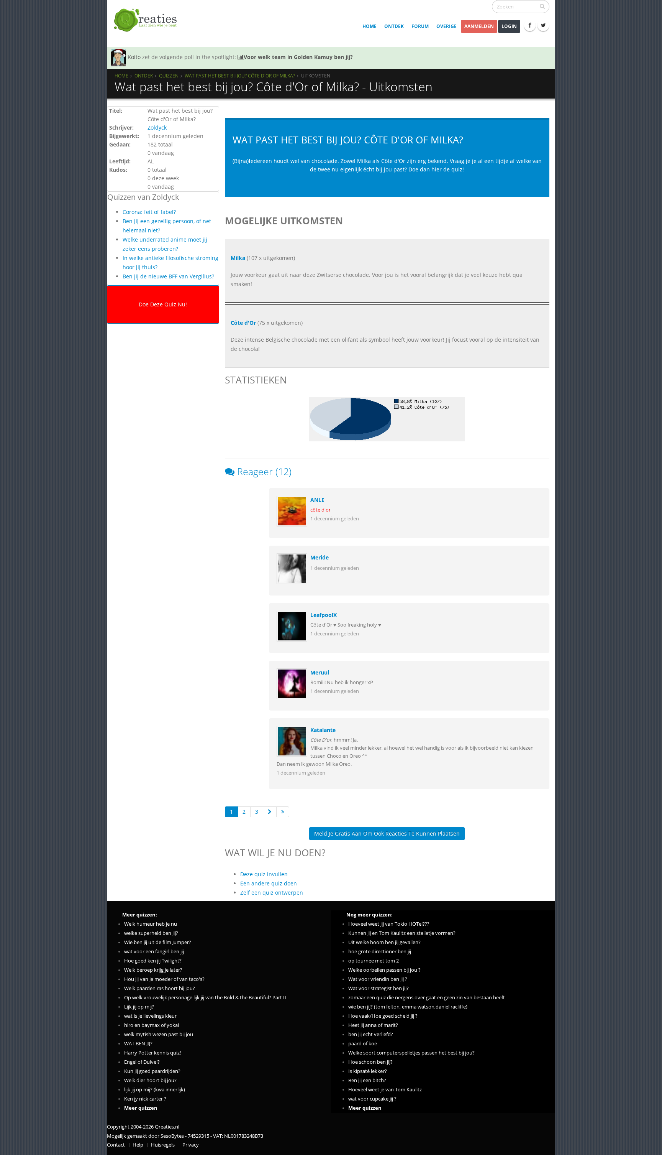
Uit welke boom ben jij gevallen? (384, 942)
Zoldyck (157, 127)
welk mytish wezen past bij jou (158, 1034)
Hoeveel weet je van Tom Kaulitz (385, 1089)
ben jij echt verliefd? (370, 1034)
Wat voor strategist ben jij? (378, 988)
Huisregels (163, 1145)
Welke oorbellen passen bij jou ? (384, 970)
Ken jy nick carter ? (145, 1099)
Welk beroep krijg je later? (153, 970)
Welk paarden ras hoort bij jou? (159, 988)
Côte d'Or (243, 322)
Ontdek (394, 26)
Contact (116, 1145)
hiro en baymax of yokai (151, 1025)
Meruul (319, 672)
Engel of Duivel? (142, 1062)
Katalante (323, 730)
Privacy (190, 1145)
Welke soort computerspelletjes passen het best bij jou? (411, 1053)
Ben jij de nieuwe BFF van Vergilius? (168, 276)
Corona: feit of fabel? (149, 212)
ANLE (317, 499)
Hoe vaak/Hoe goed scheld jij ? (383, 1016)
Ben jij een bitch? (367, 1080)
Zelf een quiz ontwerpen (271, 892)
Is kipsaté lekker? (367, 1071)
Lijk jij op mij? (139, 1007)
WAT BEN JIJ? (138, 1043)
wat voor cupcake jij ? (372, 1099)
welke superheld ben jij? (151, 933)
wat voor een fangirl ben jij (154, 951)
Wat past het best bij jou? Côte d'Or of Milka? (240, 75)
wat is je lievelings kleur (150, 1016)
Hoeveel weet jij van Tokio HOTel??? (388, 924)
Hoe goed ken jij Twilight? (153, 961)
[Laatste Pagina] (282, 811)
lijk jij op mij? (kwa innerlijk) (154, 1089)
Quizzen (169, 75)
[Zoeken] (542, 6)
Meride (319, 557)
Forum (420, 26)
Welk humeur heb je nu (150, 924)
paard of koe (362, 1043)
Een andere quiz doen (268, 883)
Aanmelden (479, 26)
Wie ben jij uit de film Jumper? (157, 942)
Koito (134, 57)
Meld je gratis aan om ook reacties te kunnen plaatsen (387, 833)
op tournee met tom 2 (373, 961)
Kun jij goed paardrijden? (152, 1071)
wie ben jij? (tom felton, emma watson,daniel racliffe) (407, 1007)
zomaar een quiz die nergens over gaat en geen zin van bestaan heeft (426, 997)
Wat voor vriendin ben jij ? (377, 979)
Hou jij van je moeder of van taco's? (164, 979)
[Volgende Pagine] (270, 811)
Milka (238, 258)
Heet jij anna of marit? (373, 1025)
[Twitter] (543, 25)
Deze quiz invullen (264, 874)
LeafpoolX (323, 615)
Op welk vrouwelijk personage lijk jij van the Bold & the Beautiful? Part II (205, 997)
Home (369, 26)
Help (138, 1145)
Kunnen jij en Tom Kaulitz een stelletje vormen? (402, 933)
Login (509, 26)
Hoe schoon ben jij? (370, 1062)
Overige (446, 26)
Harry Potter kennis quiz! (152, 1053)
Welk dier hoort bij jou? (150, 1080)
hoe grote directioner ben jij (379, 951)
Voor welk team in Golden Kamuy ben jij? (298, 57)
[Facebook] (530, 25)
